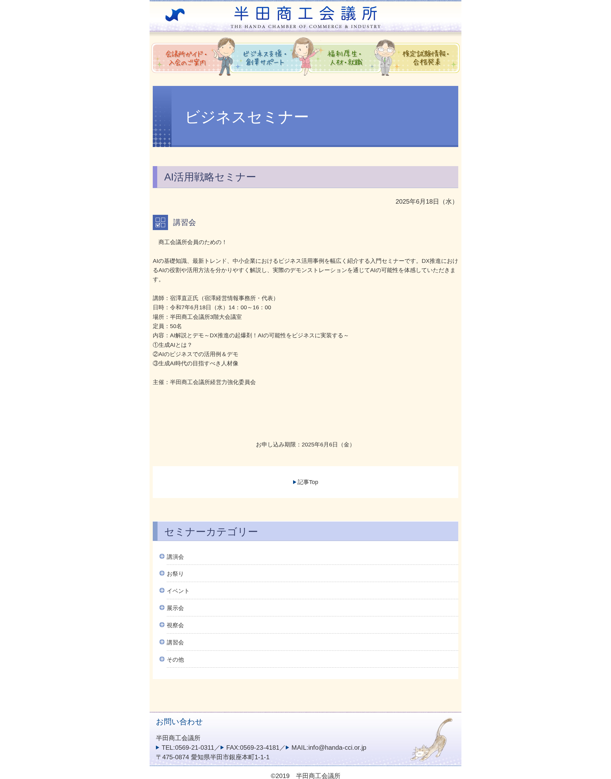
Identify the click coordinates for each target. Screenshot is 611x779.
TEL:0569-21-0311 (188, 747)
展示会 (175, 608)
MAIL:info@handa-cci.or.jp (328, 747)
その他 (175, 659)
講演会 (175, 557)
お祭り (175, 574)
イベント (178, 591)
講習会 (175, 642)
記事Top (308, 482)
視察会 (175, 625)
